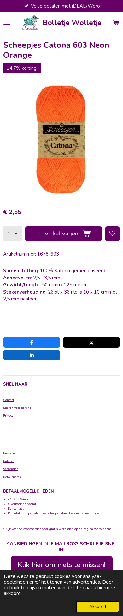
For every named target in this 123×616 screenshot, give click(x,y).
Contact (8, 400)
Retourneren (12, 477)
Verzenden (10, 469)
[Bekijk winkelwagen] (116, 23)
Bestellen (10, 453)
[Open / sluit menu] (7, 23)
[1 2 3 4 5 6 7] (12, 233)
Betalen (8, 461)
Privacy (8, 415)
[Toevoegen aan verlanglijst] (112, 233)
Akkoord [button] (97, 606)
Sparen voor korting (17, 408)
